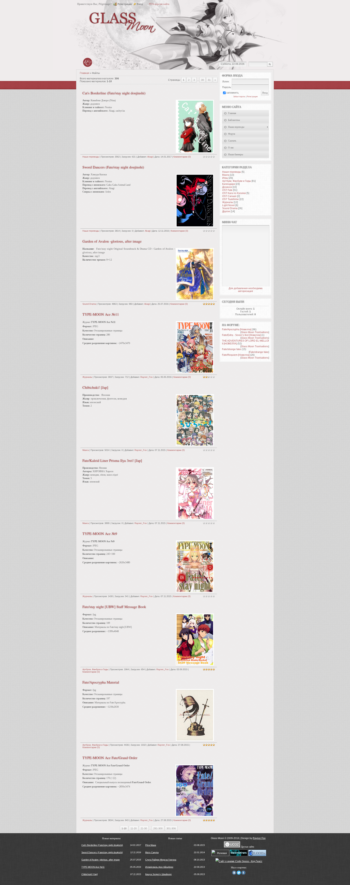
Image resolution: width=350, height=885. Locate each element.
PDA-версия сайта (159, 3)
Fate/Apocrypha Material (100, 682)
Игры (225, 178)
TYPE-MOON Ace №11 (100, 314)
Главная (84, 73)
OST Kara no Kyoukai (234, 193)
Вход (140, 3)
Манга (85, 450)
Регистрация (124, 3)
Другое (226, 211)
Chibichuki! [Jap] (95, 387)
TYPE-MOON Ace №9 (99, 533)
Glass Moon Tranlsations (254, 332)
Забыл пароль (239, 97)
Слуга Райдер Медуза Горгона (160, 859)
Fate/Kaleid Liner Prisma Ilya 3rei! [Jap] (112, 460)
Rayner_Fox (146, 377)
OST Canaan (229, 196)
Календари (228, 184)
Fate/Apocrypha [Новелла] (236, 329)
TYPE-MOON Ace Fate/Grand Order (109, 757)
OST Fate (227, 190)
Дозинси (227, 187)
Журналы (87, 377)
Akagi (150, 156)
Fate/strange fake (231, 349)
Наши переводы (90, 156)
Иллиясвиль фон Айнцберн (159, 867)
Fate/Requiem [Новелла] (236, 355)
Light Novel (228, 205)
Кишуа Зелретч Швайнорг (158, 874)
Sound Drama (89, 304)
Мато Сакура (152, 852)
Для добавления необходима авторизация (245, 290)
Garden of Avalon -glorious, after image (112, 241)
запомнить (232, 92)
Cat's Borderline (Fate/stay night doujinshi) (113, 93)
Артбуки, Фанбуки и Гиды (95, 669)
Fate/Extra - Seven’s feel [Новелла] (241, 335)
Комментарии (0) (182, 156)
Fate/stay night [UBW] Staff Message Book (114, 606)
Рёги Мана (150, 845)
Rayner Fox (259, 838)
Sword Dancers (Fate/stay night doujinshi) (113, 167)
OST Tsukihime (230, 199)
